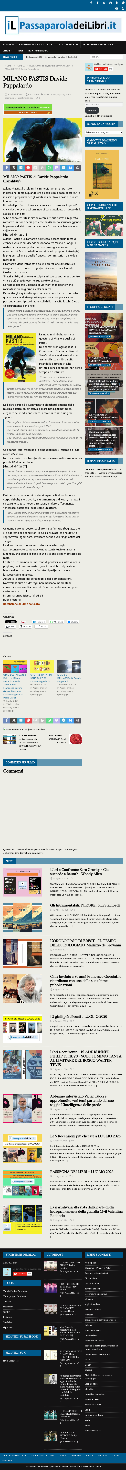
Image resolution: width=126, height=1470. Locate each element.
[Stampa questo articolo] (42, 168)
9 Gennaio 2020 (15, 94)
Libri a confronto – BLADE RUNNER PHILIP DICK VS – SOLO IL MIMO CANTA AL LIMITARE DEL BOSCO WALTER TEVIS (85, 1058)
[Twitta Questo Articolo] (13, 168)
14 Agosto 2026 (61, 878)
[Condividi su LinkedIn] (20, 168)
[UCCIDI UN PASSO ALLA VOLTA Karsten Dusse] (50, 1309)
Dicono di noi (91, 1278)
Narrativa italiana (25, 98)
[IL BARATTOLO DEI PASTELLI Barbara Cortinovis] (50, 1415)
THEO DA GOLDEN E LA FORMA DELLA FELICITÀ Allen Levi (71, 1355)
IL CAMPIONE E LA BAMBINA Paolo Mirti (100, 360)
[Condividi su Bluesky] (70, 168)
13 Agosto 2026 (60, 910)
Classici (88, 1370)
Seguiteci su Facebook (22, 1336)
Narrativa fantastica (95, 1394)
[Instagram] (110, 3)
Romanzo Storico (93, 1404)
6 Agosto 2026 (60, 989)
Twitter (7, 1301)
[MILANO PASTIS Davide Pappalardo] (42, 159)
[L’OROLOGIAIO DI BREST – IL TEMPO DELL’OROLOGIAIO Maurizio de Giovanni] (22, 953)
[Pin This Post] (28, 168)
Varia (87, 1420)
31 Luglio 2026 (60, 1176)
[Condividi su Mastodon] (56, 168)
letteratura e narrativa (97, 44)
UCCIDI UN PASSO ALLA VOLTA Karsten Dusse (70, 1308)
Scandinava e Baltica (95, 1340)
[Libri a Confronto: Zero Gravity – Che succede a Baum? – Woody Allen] (22, 882)
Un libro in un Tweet (95, 1415)
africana (89, 1299)
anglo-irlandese (92, 1304)
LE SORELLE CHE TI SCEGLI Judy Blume (69, 1287)
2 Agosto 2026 (60, 1109)
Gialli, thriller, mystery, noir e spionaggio (98, 1376)
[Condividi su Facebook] (6, 168)
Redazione (33, 94)
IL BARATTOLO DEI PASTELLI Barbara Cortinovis (71, 1414)
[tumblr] (117, 3)
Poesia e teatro (92, 1399)
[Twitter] (104, 3)
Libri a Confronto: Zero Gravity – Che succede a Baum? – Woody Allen (79, 871)
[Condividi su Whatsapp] (49, 168)
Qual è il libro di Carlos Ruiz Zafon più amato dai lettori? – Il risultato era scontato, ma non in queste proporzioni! (103, 385)
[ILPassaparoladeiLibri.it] (63, 39)
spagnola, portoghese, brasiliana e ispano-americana (101, 1347)
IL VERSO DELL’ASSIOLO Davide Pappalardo (69, 678)
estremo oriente (93, 1309)
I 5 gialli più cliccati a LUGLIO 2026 (78, 1016)
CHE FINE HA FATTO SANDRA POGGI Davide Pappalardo (41, 678)
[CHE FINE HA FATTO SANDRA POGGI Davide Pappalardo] (42, 666)
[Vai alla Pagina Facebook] (91, 3)
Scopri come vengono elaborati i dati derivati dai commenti (40, 851)
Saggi (87, 1410)
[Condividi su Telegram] (63, 168)
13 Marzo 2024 (97, 393)
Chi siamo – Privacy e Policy (34, 44)
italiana (88, 1325)
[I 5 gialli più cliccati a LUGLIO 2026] (22, 1028)
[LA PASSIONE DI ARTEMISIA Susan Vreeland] (104, 412)
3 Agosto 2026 (60, 1069)
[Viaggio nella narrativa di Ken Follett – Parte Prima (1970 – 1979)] (50, 1331)
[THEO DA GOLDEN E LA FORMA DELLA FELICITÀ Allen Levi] (50, 1355)
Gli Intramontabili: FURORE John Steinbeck (85, 905)
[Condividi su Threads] (77, 168)
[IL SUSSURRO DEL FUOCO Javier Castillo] (50, 1266)
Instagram (8, 1306)
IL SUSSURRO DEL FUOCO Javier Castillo (70, 1265)
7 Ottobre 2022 (98, 365)
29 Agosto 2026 (68, 1271)
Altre (87, 1359)
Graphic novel (91, 1384)
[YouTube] (117, 8)
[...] (81, 895)
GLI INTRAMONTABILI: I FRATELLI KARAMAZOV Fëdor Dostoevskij (103, 330)
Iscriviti (92, 110)
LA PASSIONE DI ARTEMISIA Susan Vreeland (103, 416)
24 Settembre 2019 (99, 449)
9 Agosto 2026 (60, 949)
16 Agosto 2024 (98, 421)
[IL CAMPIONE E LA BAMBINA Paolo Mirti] (104, 356)
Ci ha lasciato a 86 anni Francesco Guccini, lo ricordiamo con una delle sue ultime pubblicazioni (85, 980)
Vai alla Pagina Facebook (15, 1291)
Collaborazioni (92, 1283)
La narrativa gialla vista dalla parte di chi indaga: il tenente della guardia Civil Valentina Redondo (86, 1211)
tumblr (6, 1312)
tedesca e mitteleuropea (97, 1354)
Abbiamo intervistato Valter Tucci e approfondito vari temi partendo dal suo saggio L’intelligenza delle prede (82, 1100)
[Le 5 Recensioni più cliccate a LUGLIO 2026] (22, 1148)
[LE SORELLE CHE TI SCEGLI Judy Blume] (50, 1288)
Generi (6, 50)
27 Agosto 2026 (68, 1363)
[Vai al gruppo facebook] (97, 3)
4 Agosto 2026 (60, 1021)
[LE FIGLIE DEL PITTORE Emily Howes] (50, 1436)
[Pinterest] (123, 3)
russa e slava (91, 1335)
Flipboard (7, 1327)
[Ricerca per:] (106, 57)
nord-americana (93, 1330)
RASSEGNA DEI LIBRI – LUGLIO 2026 (82, 1172)
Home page (8, 44)
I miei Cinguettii (11, 1360)
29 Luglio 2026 (60, 1220)
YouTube (7, 1322)
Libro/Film (89, 1389)
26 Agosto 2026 (68, 1420)
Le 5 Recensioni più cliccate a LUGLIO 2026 (85, 1136)
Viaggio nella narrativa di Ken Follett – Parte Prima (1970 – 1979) (70, 1331)
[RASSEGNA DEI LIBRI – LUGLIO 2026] (22, 1184)
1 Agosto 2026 (60, 1140)
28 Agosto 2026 (68, 1314)
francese (89, 1314)
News (20, 50)
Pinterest (8, 1317)
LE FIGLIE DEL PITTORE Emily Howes (68, 1435)
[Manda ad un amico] (35, 168)
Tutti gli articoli (68, 44)
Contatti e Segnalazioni (96, 1273)
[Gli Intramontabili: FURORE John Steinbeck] (22, 917)
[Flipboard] (123, 8)
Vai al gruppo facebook (14, 1296)
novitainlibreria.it (39, 50)
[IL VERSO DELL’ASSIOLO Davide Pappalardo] (69, 666)
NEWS (9, 861)
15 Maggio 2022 (98, 336)
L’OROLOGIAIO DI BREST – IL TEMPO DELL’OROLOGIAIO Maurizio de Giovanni (85, 943)
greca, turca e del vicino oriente (100, 1320)
